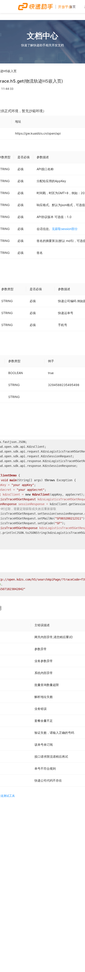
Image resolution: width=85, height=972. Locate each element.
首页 (73, 6)
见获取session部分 (65, 229)
